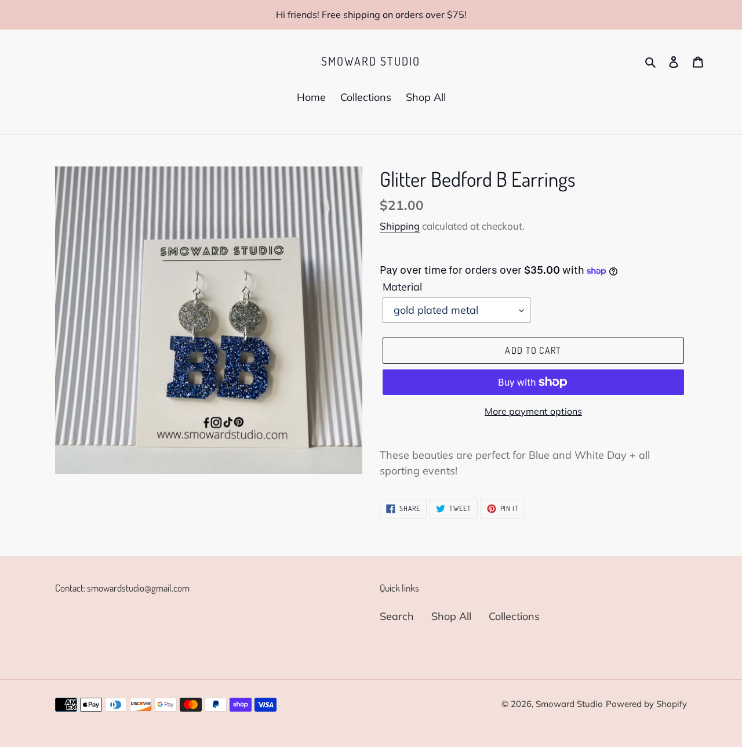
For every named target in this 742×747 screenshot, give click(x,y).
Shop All (451, 616)
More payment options (533, 411)
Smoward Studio (370, 61)
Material (402, 286)
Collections (514, 616)
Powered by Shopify (646, 703)
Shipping (400, 226)
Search (397, 616)
